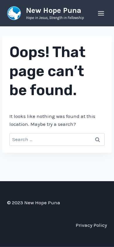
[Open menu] (101, 13)
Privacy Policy (91, 225)
